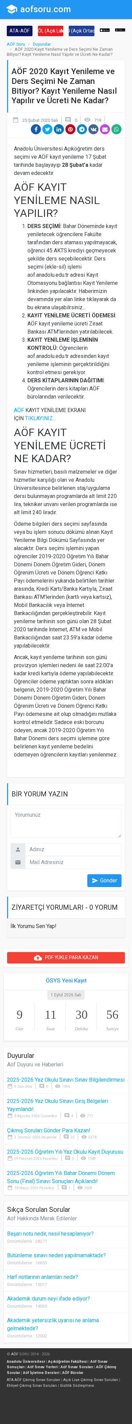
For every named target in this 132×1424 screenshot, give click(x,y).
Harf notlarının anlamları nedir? (42, 1277)
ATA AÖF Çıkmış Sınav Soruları (33, 1380)
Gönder (104, 880)
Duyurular (42, 44)
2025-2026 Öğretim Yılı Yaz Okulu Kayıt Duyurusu (65, 1152)
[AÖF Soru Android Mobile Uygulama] (120, 29)
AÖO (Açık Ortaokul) (81, 30)
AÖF (19, 410)
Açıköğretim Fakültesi (67, 1361)
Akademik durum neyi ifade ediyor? (48, 1298)
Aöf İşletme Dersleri (41, 1373)
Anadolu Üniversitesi (26, 1361)
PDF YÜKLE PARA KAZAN (66, 958)
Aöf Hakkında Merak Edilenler (42, 1218)
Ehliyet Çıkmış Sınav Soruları (32, 1385)
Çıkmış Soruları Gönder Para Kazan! (48, 1130)
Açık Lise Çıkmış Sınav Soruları (90, 1380)
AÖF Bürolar (72, 1373)
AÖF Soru (16, 44)
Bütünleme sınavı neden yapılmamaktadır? (56, 1255)
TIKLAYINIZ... (40, 418)
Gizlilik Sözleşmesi (77, 1385)
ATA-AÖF (19, 30)
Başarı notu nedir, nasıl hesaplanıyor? (50, 1233)
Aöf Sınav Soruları (77, 1367)
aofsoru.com (38, 9)
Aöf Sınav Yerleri (42, 1367)
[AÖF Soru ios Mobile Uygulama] (105, 29)
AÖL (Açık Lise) (51, 30)
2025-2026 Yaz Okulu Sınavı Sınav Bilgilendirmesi (66, 1080)
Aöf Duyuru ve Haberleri (35, 1064)
